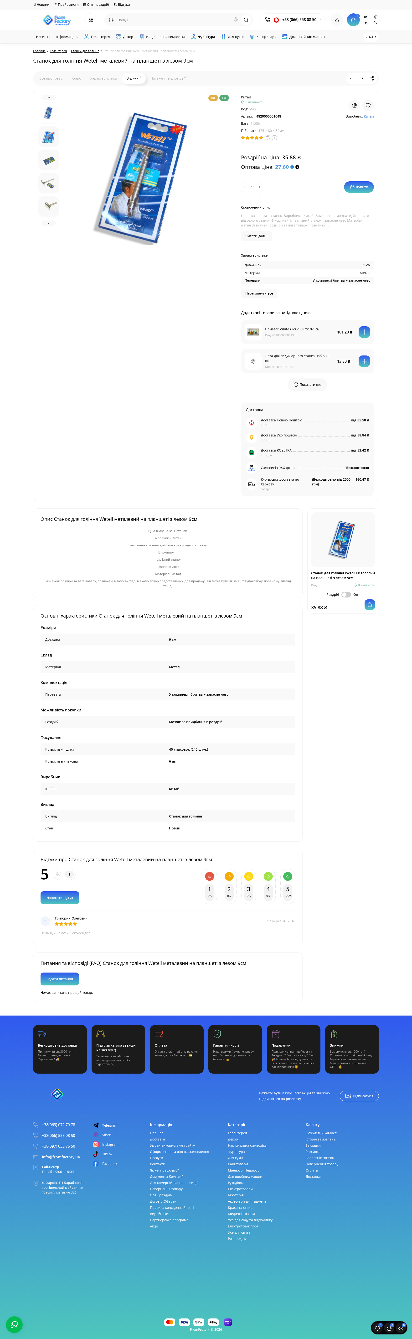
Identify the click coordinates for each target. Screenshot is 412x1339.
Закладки (313, 1145)
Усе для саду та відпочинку (250, 1220)
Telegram (109, 1125)
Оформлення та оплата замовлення (179, 1151)
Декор (233, 1139)
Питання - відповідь (168, 78)
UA (365, 17)
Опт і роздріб (97, 4)
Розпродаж (237, 1238)
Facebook (109, 1163)
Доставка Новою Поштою (281, 420)
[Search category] (111, 20)
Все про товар (51, 78)
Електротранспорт (243, 1226)
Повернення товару (166, 1189)
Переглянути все (259, 293)
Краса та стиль (240, 1207)
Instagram (110, 1144)
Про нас (156, 1133)
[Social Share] (372, 78)
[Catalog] (90, 19)
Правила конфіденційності (172, 1207)
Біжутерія (236, 1195)
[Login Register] (336, 19)
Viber (106, 1135)
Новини (42, 4)
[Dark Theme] (375, 22)
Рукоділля (236, 1182)
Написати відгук (59, 897)
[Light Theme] (375, 17)
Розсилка (313, 1151)
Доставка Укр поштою (279, 435)
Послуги (156, 1158)
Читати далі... (256, 236)
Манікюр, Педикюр (244, 1170)
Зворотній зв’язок (320, 1158)
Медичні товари (241, 1213)
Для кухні (235, 1158)
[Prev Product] (352, 78)
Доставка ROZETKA (276, 450)
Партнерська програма (169, 1220)
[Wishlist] (368, 105)
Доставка (157, 1139)
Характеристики (103, 78)
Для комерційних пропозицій (174, 1182)
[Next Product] (362, 78)
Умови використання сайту (172, 1145)
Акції (154, 1226)
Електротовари (240, 1189)
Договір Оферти (163, 1201)
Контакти (157, 1164)
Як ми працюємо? (164, 1170)
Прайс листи (68, 4)
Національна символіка (247, 1145)
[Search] (236, 20)
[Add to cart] (364, 332)
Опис (76, 78)
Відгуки (123, 4)
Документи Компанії (166, 1176)
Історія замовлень (320, 1139)
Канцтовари (238, 1164)
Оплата (312, 1170)
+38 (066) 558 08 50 (298, 19)
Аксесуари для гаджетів (247, 1201)
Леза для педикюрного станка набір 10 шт (297, 358)
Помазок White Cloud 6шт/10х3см (292, 329)
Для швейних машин (245, 1176)
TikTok (107, 1154)
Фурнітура (236, 1151)
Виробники (159, 1213)
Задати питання (59, 979)
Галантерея (237, 1133)
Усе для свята (239, 1232)
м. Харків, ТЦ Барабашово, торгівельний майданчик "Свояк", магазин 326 (63, 1187)
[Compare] (354, 105)
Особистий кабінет (321, 1133)
